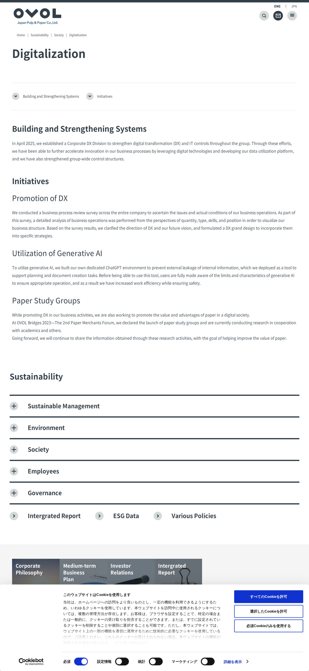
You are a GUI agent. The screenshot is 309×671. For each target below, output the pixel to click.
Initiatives (104, 96)
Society (59, 35)
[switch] (122, 661)
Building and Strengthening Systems (51, 96)
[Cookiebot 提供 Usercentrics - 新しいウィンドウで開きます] (31, 661)
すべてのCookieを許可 (268, 596)
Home (21, 35)
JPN (294, 6)
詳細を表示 (233, 661)
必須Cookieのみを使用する (268, 626)
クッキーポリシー (131, 643)
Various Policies (194, 516)
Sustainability (40, 35)
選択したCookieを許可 (268, 611)
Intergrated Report (54, 516)
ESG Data (126, 516)
